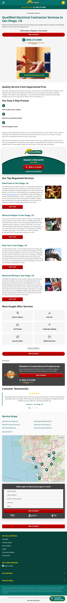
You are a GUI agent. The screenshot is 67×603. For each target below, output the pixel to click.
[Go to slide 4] (34, 407)
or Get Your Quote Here (33, 171)
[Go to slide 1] (29, 407)
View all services (33, 348)
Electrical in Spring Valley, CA (43, 428)
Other (8, 506)
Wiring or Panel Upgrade (14, 498)
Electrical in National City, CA (43, 421)
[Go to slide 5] (35, 407)
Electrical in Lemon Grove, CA (11, 424)
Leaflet (62, 481)
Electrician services (12, 194)
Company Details (7, 542)
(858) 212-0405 (35, 167)
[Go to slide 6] (37, 407)
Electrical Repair (11, 491)
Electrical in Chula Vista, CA (42, 424)
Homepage (5, 539)
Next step (12, 207)
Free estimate (33, 35)
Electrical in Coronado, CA (10, 421)
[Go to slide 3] (32, 407)
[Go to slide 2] (31, 407)
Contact (4, 549)
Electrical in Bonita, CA (9, 428)
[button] (36, 467)
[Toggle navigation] (3, 2)
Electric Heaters (6, 545)
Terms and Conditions (8, 552)
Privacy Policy (6, 555)
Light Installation (12, 495)
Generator (10, 502)
